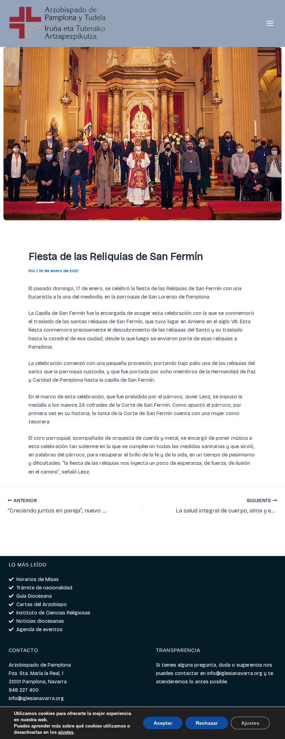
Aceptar (163, 723)
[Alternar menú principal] (270, 24)
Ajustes (250, 723)
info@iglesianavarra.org (234, 673)
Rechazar (207, 723)
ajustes (65, 732)
